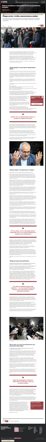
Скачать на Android (21, 431)
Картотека (28, 2)
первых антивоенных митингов (30, 352)
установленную (11, 212)
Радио (25, 2)
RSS (40, 433)
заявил (14, 59)
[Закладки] (42, 1)
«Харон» (29, 429)
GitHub (40, 432)
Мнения (23, 2)
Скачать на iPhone (21, 430)
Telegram (40, 427)
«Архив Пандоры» (30, 427)
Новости (20, 2)
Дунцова (25, 124)
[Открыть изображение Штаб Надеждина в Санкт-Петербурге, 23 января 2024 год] (26, 328)
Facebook (40, 429)
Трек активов (30, 428)
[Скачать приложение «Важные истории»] (16, 429)
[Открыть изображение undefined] (26, 153)
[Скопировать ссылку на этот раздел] (14, 68)
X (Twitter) (40, 430)
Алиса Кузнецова (10, 26)
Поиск (16, 1)
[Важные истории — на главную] (4, 2)
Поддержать (43, 2)
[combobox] (22, 9)
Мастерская (32, 2)
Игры (34, 432)
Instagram (40, 428)
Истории (17, 2)
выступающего (29, 52)
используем (5, 440)
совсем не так (30, 220)
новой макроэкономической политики (26, 394)
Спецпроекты (36, 2)
